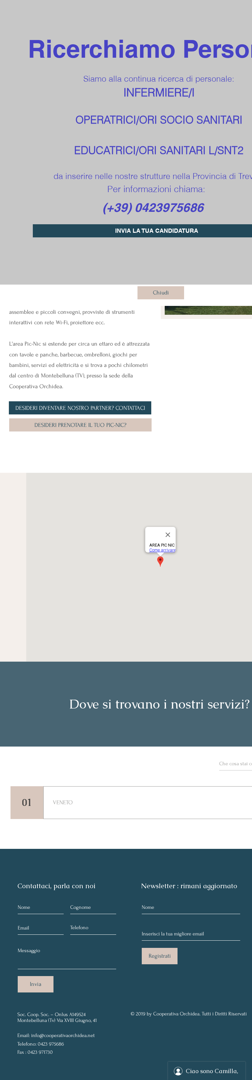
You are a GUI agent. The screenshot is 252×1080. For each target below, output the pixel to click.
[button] (160, 292)
